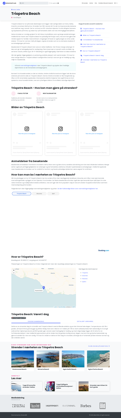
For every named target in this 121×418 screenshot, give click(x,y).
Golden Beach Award (105, 3)
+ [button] (13, 270)
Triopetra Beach (21, 193)
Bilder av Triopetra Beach (92, 35)
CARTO (74, 307)
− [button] (13, 273)
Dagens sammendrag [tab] (36, 321)
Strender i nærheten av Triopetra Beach (93, 61)
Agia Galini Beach (69, 369)
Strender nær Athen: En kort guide (98, 386)
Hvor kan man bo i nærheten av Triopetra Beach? (92, 45)
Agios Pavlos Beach (95, 369)
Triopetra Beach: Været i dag (93, 55)
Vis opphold (54, 3)
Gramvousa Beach (19, 369)
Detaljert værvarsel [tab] (85, 321)
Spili (53, 193)
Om (96, 3)
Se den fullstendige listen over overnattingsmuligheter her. (77, 189)
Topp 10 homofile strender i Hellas (29, 386)
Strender (85, 3)
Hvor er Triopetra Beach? (91, 51)
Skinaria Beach (43, 369)
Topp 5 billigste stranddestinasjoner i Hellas (64, 386)
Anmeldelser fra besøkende (93, 40)
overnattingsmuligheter (28, 66)
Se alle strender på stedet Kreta (98, 346)
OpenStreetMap (62, 307)
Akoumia (39, 193)
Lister (91, 3)
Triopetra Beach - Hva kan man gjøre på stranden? (92, 30)
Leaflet (55, 307)
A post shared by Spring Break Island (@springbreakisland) (29, 152)
